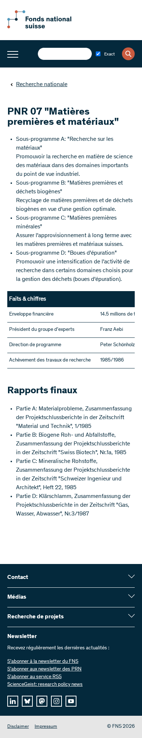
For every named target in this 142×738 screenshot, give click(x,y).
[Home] (47, 27)
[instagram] (56, 701)
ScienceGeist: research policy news (45, 684)
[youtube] (71, 701)
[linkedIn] (12, 701)
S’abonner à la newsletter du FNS (42, 661)
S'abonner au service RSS (34, 677)
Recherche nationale (41, 85)
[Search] (128, 53)
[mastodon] (41, 701)
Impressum (46, 727)
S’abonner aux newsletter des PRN (44, 669)
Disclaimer (18, 727)
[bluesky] (27, 701)
